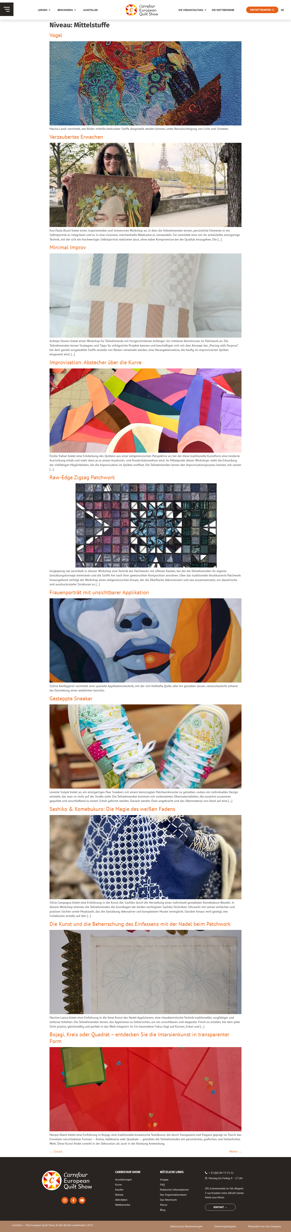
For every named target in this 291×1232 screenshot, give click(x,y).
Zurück (56, 1151)
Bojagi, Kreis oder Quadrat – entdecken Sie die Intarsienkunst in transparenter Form (139, 1037)
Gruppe (164, 1179)
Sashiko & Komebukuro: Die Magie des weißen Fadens (112, 808)
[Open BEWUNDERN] (75, 10)
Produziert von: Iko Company (264, 1226)
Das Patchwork (168, 1199)
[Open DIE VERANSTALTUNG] (205, 10)
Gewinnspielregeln (225, 1226)
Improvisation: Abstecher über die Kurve (95, 362)
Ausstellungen (123, 1179)
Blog (162, 1209)
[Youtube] (82, 1200)
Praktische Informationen (174, 1189)
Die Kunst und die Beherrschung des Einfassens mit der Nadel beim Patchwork (140, 923)
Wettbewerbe (122, 1204)
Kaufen (119, 1189)
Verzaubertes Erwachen (76, 136)
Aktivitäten (121, 1199)
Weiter (235, 1151)
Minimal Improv (68, 247)
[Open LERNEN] (49, 10)
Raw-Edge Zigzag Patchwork (82, 477)
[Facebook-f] (73, 1200)
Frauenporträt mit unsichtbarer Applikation (99, 592)
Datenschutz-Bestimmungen (186, 1226)
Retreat (119, 1194)
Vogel (56, 35)
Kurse (118, 1184)
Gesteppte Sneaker (71, 698)
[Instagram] (64, 1200)
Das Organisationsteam (173, 1194)
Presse (163, 1204)
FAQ (162, 1184)
